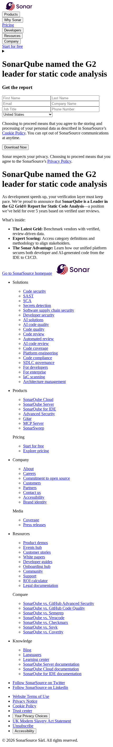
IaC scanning (34, 377)
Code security (34, 291)
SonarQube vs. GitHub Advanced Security (58, 603)
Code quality (33, 329)
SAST (28, 296)
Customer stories (37, 552)
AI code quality (36, 324)
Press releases (34, 524)
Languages (32, 654)
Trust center (22, 710)
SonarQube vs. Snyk (40, 627)
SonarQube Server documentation (51, 664)
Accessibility (33, 497)
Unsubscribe (23, 725)
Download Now (15, 147)
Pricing (8, 25)
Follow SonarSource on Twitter (39, 682)
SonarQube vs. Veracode (43, 617)
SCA (27, 300)
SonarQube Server (38, 404)
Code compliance (37, 358)
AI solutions (33, 320)
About (28, 468)
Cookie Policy (13, 133)
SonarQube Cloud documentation (51, 669)
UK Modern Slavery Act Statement (42, 721)
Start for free (12, 46)
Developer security (38, 315)
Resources (12, 36)
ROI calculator (35, 580)
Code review (33, 334)
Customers (32, 483)
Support (29, 576)
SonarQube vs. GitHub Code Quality (54, 608)
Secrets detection (37, 305)
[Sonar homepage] (19, 9)
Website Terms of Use (31, 696)
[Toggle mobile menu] (56, 51)
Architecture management (44, 381)
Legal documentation (40, 585)
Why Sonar (12, 20)
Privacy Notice (25, 701)
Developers (12, 30)
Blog (27, 650)
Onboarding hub (36, 566)
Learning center (36, 659)
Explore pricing (36, 451)
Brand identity (35, 502)
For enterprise (34, 372)
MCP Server (33, 423)
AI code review (36, 343)
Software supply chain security (48, 310)
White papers (34, 557)
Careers (29, 473)
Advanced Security (39, 414)
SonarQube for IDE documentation (52, 673)
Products (11, 14)
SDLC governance (38, 362)
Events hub (32, 547)
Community (33, 571)
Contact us (32, 492)
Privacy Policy (59, 161)
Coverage (31, 520)
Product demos (35, 542)
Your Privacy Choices (31, 716)
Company (11, 41)
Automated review (38, 339)
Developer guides (37, 561)
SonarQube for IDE (39, 409)
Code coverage (35, 348)
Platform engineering (40, 353)
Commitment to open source (46, 478)
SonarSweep (33, 428)
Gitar (27, 418)
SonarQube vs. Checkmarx (45, 622)
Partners (30, 487)
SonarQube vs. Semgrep (43, 613)
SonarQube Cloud (38, 399)
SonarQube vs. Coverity (43, 632)
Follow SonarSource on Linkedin (40, 687)
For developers (35, 367)
